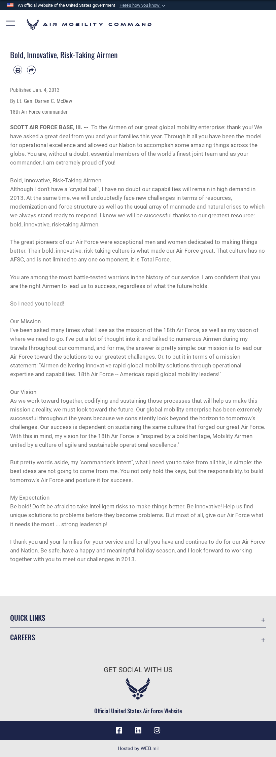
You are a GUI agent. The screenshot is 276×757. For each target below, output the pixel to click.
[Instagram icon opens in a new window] (157, 730)
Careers (22, 637)
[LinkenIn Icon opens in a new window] (138, 730)
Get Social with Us (138, 670)
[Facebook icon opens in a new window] (119, 730)
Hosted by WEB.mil (138, 748)
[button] (143, 5)
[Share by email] (31, 70)
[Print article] (17, 70)
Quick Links (27, 617)
